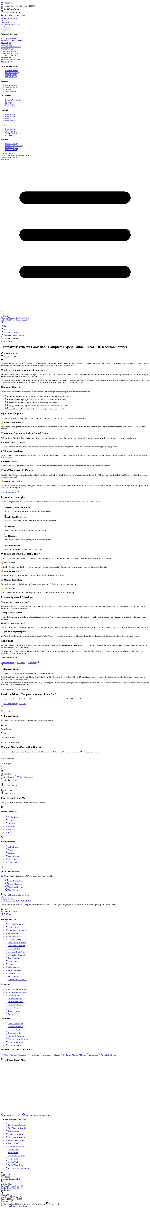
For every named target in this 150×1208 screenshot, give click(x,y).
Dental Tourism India (15, 881)
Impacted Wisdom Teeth (16, 1156)
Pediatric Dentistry (11, 144)
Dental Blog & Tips (15, 1005)
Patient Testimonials (15, 999)
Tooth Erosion (13, 1153)
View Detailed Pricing (9, 492)
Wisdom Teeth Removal (13, 133)
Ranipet (10, 850)
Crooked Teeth (13, 1162)
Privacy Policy (13, 1008)
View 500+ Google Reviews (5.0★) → (38, 1115)
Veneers (8, 89)
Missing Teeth (13, 1159)
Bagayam (11, 829)
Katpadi (10, 820)
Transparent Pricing (14, 1033)
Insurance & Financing (16, 1036)
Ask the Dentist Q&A (15, 1024)
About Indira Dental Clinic (17, 989)
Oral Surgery (9, 135)
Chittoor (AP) (12, 862)
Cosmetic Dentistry (12, 85)
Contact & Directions (15, 1042)
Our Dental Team (14, 995)
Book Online (12, 157)
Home (3, 26)
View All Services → (8, 153)
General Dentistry (11, 71)
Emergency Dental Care (16, 952)
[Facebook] (2, 914)
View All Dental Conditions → (18, 1168)
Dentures (8, 118)
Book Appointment (20, 320)
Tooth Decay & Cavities (16, 1125)
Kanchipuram (12, 859)
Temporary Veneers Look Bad (14, 335)
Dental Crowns (10, 115)
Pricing (10, 155)
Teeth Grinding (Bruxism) (17, 1140)
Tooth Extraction (11, 131)
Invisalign (8, 102)
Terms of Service (14, 1011)
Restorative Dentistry (11, 332)
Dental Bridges (10, 116)
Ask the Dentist (18, 155)
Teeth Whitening (11, 87)
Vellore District (13, 847)
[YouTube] (10, 914)
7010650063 (5, 1177)
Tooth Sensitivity (14, 1131)
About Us (4, 155)
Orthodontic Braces (14, 936)
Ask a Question (9, 777)
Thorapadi (11, 826)
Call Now (4, 157)
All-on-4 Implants (14, 967)
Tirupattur (11, 853)
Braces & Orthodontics (13, 100)
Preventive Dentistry (12, 73)
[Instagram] (5, 914)
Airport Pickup (13, 890)
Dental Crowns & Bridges (17, 943)
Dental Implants (10, 129)
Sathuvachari (12, 823)
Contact (26, 155)
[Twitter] (7, 914)
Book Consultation (22, 690)
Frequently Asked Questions (18, 1039)
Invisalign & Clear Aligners (17, 930)
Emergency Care (11, 77)
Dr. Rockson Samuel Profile (17, 992)
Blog (5, 329)
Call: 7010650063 (7, 320)
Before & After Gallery (16, 1002)
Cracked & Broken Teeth (16, 1146)
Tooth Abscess (13, 1143)
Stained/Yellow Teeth (15, 1165)
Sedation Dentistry (11, 150)
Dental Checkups (11, 75)
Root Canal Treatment (15, 924)
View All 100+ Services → (17, 980)
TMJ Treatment (13, 977)
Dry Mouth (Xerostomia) (16, 1137)
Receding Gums (13, 1150)
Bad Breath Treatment (15, 1134)
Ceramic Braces (10, 106)
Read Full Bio (6, 690)
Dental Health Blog (14, 1030)
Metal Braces (9, 104)
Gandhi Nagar (13, 817)
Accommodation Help (15, 887)
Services (4, 30)
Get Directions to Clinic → (13, 1115)
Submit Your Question (15, 1027)
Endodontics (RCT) (12, 148)
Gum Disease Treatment (16, 946)
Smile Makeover (11, 91)
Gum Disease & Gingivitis (17, 1128)
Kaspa (10, 832)
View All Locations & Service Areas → (17, 895)
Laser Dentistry (13, 973)
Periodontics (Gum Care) (14, 146)
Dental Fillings (10, 120)
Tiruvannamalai (13, 856)
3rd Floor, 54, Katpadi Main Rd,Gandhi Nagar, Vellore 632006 (12, 1187)
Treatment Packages (15, 884)
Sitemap (11, 1014)
